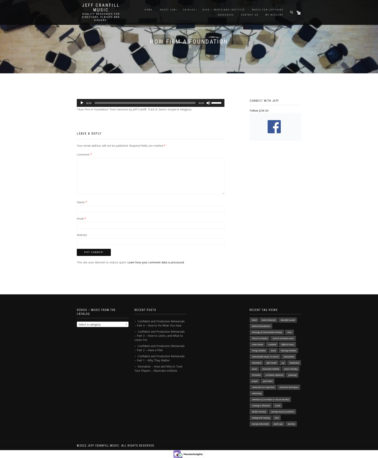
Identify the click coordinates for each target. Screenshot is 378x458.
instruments (289, 356)
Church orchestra (260, 338)
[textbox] (102, 324)
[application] (150, 103)
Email (81, 218)
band (254, 320)
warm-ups (278, 424)
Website (82, 235)
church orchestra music (283, 338)
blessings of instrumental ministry (267, 332)
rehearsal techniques (289, 387)
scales (277, 405)
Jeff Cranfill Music (101, 7)
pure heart (267, 381)
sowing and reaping (261, 417)
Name (82, 202)
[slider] (216, 102)
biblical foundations (261, 326)
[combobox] (103, 324)
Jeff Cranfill (272, 362)
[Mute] (208, 103)
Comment (84, 154)
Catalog (189, 9)
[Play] (82, 103)
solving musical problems (282, 411)
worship (291, 424)
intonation (256, 362)
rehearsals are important (263, 387)
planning (292, 375)
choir (289, 332)
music (254, 369)
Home (149, 9)
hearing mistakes (288, 350)
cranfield (272, 344)
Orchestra (256, 375)
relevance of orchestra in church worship (270, 399)
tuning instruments (260, 424)
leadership (294, 362)
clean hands (257, 344)
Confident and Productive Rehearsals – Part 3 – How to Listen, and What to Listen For (159, 336)
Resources (226, 15)
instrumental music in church (265, 356)
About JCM (168, 9)
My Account (274, 15)
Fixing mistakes (259, 350)
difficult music (287, 344)
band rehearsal (269, 320)
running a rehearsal (261, 405)
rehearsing (256, 393)
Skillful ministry (259, 411)
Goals (273, 350)
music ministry (290, 369)
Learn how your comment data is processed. (155, 262)
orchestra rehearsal (274, 375)
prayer (255, 381)
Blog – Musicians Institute (224, 9)
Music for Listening (268, 9)
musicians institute (270, 369)
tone (277, 417)
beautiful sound (288, 320)
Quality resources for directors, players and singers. (101, 17)
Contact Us (249, 15)
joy (283, 362)
